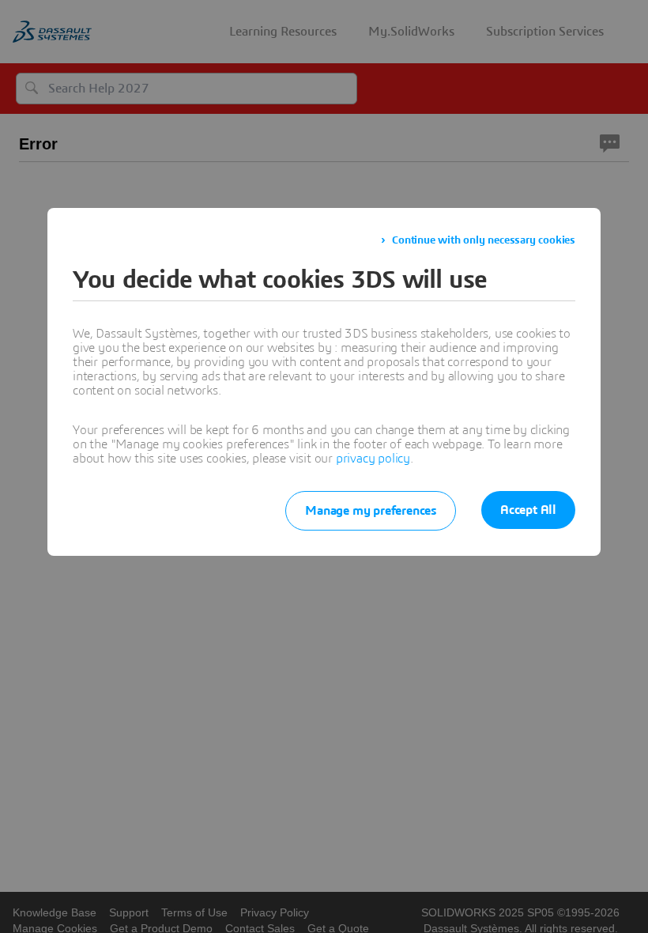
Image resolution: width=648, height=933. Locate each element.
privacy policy (373, 458)
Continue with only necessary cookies (483, 240)
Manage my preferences (370, 510)
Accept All (528, 510)
